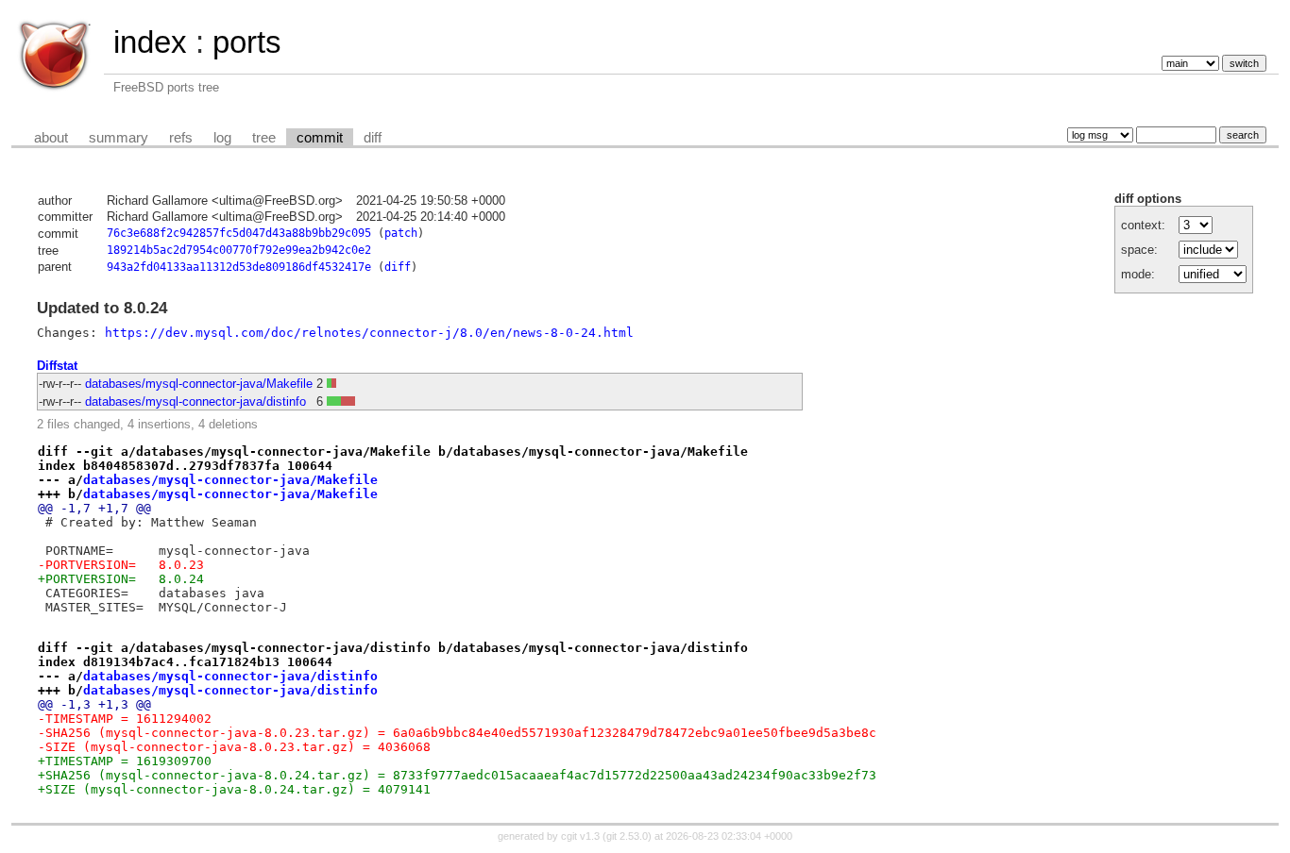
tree (264, 137)
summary (118, 137)
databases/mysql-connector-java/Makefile (199, 383)
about (51, 137)
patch (400, 233)
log (222, 137)
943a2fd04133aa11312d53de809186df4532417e (239, 267)
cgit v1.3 (580, 836)
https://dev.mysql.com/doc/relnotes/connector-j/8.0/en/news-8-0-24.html (369, 333)
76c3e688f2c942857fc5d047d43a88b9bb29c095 (239, 233)
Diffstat (57, 366)
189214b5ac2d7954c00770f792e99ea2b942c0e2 (239, 250)
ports (246, 42)
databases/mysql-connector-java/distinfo (195, 401)
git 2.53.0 (627, 836)
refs (181, 137)
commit (320, 137)
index (150, 42)
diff (373, 137)
